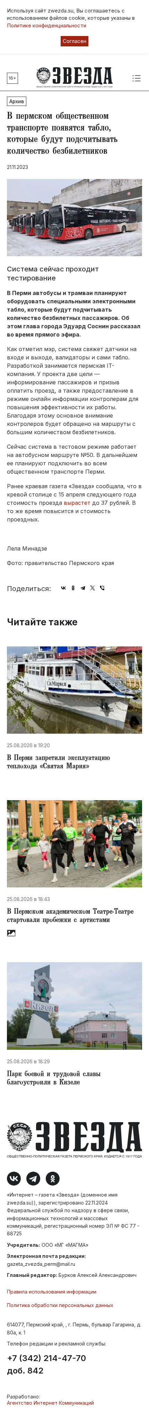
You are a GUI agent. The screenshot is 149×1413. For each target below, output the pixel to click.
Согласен (74, 41)
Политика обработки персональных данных (60, 1305)
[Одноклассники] (73, 588)
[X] (92, 588)
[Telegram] (83, 588)
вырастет (77, 502)
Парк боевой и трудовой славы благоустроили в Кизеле (53, 1079)
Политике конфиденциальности (46, 25)
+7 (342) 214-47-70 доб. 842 (46, 1364)
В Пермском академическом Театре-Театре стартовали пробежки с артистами (70, 916)
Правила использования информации (51, 1292)
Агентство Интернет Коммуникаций (50, 1403)
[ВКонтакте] (63, 588)
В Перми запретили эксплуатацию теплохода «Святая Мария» (58, 762)
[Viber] (102, 588)
